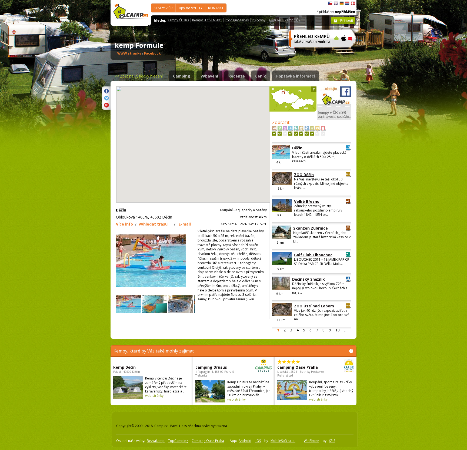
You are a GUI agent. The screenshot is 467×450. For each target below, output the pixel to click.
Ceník (260, 76)
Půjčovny (258, 20)
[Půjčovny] (317, 134)
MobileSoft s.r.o (283, 440)
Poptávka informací (295, 76)
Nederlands (347, 3)
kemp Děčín (124, 367)
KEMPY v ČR (163, 7)
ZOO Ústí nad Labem (314, 305)
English (336, 3)
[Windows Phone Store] (353, 50)
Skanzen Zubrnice (310, 228)
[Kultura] (312, 134)
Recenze (236, 76)
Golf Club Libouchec (313, 254)
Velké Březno (306, 201)
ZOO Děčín (304, 174)
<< (139, 76)
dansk (353, 3)
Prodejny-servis (237, 20)
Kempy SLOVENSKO (207, 20)
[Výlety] (307, 134)
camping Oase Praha (297, 367)
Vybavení (209, 76)
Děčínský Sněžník (308, 279)
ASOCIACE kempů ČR (284, 20)
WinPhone (311, 440)
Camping (181, 76)
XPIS (332, 440)
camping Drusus (211, 367)
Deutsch (341, 3)
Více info (124, 224)
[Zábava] (301, 134)
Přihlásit (346, 20)
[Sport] (296, 134)
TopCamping (178, 440)
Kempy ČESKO (178, 20)
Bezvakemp (156, 440)
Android (245, 440)
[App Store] (343, 50)
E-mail (185, 224)
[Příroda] (280, 134)
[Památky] (274, 134)
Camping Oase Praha (208, 440)
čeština (330, 3)
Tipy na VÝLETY (190, 7)
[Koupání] (290, 134)
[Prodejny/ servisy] (285, 134)
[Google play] (336, 50)
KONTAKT (216, 7)
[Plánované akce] (323, 134)
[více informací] (308, 50)
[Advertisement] (379, 162)
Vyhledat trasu (153, 224)
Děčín (297, 147)
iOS (258, 440)
